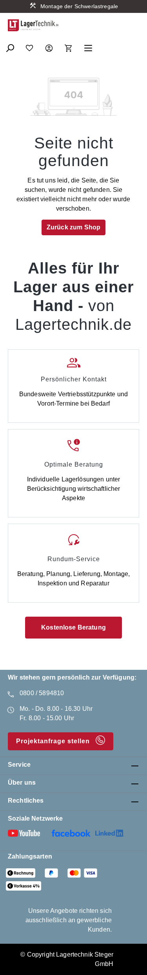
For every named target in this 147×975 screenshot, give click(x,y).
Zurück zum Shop (73, 227)
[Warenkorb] (68, 46)
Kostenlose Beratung (73, 627)
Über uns (22, 782)
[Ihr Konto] (49, 46)
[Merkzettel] (29, 46)
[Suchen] (10, 46)
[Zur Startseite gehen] (33, 25)
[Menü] (88, 46)
